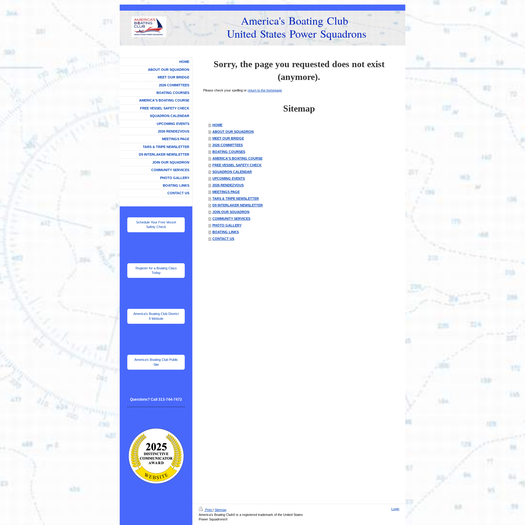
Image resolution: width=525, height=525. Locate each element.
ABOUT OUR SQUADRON (233, 131)
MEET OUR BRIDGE (228, 138)
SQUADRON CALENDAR (232, 172)
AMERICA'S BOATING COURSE (237, 158)
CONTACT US (223, 238)
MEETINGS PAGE (226, 192)
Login (395, 509)
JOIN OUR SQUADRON (230, 212)
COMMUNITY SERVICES (231, 218)
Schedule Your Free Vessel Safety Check (156, 224)
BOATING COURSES (228, 152)
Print (208, 510)
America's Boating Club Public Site (156, 362)
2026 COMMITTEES (227, 145)
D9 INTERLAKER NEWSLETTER (237, 205)
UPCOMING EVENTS (228, 178)
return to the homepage (265, 90)
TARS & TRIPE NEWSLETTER (235, 198)
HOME (217, 125)
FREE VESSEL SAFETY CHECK (237, 165)
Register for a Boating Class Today (156, 270)
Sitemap (220, 510)
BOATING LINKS (225, 232)
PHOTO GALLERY (227, 225)
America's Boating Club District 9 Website (156, 316)
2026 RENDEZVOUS (228, 185)
